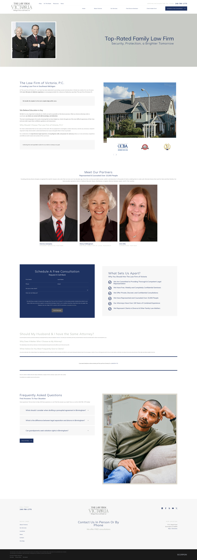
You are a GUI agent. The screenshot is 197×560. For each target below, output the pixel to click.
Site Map (22, 541)
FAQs (40, 3)
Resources (56, 3)
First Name (29, 279)
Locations (22, 531)
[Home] (21, 7)
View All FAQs (25, 440)
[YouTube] (173, 508)
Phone (27, 284)
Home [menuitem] (83, 8)
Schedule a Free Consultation (175, 8)
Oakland (28, 374)
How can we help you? (32, 293)
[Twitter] (176, 508)
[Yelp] (169, 508)
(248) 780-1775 (115, 363)
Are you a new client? (31, 288)
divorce (58, 337)
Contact (22, 537)
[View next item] (116, 154)
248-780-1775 (181, 3)
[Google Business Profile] (162, 508)
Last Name (60, 279)
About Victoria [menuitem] (98, 8)
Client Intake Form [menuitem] (152, 8)
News (62, 3)
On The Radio (47, 3)
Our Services (23, 528)
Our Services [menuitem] (114, 8)
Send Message (57, 310)
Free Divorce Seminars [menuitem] (132, 8)
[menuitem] (12, 557)
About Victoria (24, 524)
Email (59, 284)
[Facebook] (166, 508)
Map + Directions (172, 528)
